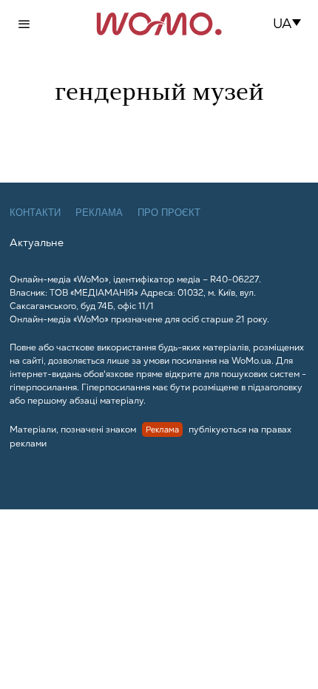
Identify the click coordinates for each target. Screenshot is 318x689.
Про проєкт (169, 212)
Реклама (99, 212)
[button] (291, 23)
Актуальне (37, 242)
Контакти (35, 212)
